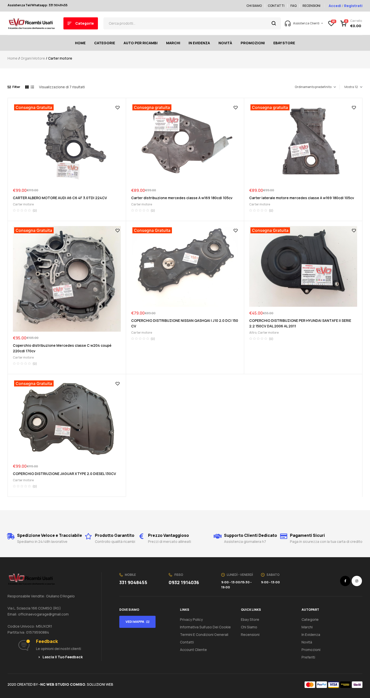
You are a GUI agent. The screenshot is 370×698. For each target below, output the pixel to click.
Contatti (187, 642)
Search (274, 23)
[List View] (32, 87)
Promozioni (311, 649)
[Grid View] (27, 87)
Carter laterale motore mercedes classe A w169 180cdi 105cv (301, 197)
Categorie (310, 619)
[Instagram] (357, 581)
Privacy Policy (191, 619)
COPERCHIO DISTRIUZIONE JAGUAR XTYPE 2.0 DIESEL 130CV (64, 473)
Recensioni (250, 634)
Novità (307, 642)
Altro (252, 332)
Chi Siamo (249, 627)
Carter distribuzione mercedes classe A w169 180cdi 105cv (182, 197)
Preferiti (308, 657)
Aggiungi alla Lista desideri (118, 107)
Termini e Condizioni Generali (204, 634)
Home (13, 58)
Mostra (349, 87)
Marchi (307, 627)
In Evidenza (311, 634)
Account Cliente (193, 649)
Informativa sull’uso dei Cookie (205, 627)
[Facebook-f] (345, 581)
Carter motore (23, 204)
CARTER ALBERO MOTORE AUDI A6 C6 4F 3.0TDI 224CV (60, 197)
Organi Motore (33, 58)
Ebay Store (250, 619)
